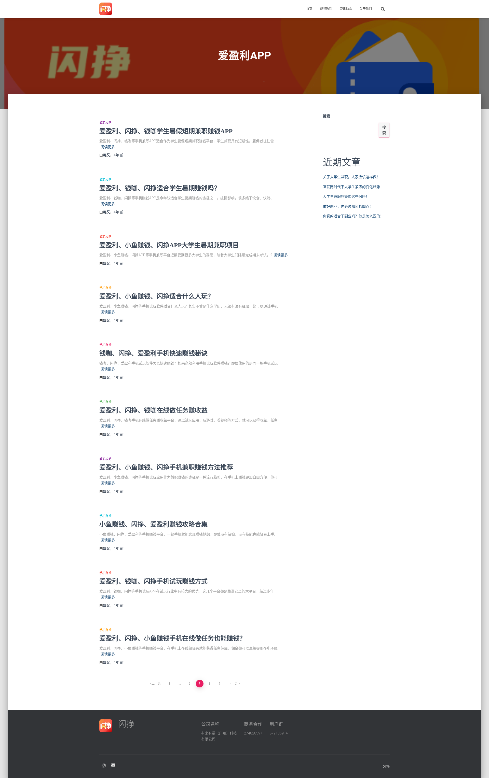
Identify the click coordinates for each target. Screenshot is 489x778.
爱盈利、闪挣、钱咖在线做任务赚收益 (153, 410)
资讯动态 (346, 9)
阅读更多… (109, 147)
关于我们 (366, 9)
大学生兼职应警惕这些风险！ (346, 196)
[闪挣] (106, 9)
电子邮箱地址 (113, 765)
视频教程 (326, 9)
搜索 (326, 116)
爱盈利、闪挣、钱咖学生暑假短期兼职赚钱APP (166, 131)
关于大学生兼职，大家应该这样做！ (351, 177)
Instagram (103, 766)
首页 (309, 9)
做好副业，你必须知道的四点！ (348, 206)
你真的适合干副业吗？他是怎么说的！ (353, 216)
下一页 (233, 683)
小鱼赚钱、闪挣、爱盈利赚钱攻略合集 (153, 524)
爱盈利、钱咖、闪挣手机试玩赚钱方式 (153, 581)
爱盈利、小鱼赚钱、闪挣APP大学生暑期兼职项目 (169, 245)
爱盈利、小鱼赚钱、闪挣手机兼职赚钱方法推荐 (166, 467)
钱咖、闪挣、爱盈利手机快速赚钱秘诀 (153, 353)
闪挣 (386, 767)
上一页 (156, 683)
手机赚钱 (105, 288)
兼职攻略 (105, 123)
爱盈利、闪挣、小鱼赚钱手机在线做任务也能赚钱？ (172, 638)
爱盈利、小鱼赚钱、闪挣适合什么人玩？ (156, 296)
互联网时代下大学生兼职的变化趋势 (351, 187)
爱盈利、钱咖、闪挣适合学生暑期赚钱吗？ (159, 188)
